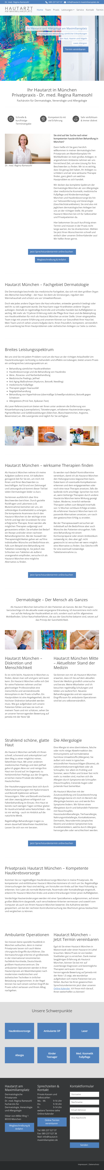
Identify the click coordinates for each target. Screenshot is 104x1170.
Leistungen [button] (67, 9)
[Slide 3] (57, 77)
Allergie (19, 1055)
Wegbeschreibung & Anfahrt (51, 259)
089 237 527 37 (55, 2)
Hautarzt (19, 9)
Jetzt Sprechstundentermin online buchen (51, 251)
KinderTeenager (52, 1055)
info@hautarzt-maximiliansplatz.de (83, 2)
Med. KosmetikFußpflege (84, 1055)
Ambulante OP (52, 1031)
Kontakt (90, 9)
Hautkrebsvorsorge (19, 1031)
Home (40, 9)
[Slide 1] (47, 77)
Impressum (82, 1164)
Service (80, 9)
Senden (84, 1144)
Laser (85, 1031)
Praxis (56, 9)
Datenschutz (94, 1164)
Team (48, 9)
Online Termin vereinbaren (52, 1122)
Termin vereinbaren (75, 49)
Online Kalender (62, 988)
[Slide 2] (52, 77)
